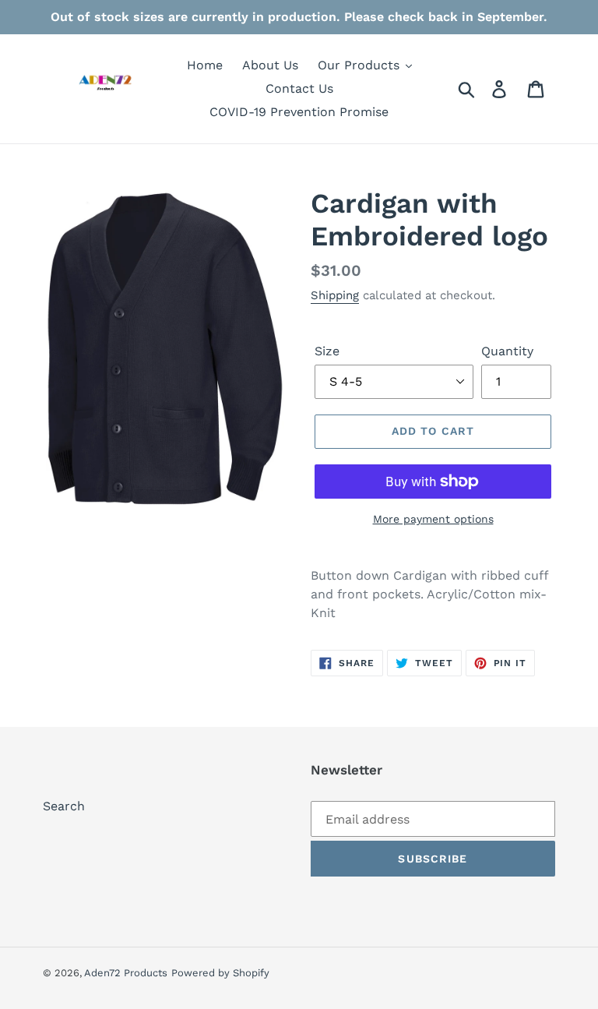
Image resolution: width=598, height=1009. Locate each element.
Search (64, 806)
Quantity (507, 351)
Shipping (335, 295)
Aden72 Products (125, 973)
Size (327, 351)
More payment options (433, 519)
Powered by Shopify (220, 973)
